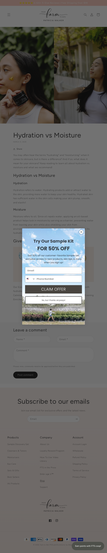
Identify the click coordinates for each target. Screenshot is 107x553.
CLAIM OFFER (53, 289)
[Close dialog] (81, 232)
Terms (69, 314)
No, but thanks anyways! (53, 300)
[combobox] (30, 279)
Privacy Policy (61, 314)
